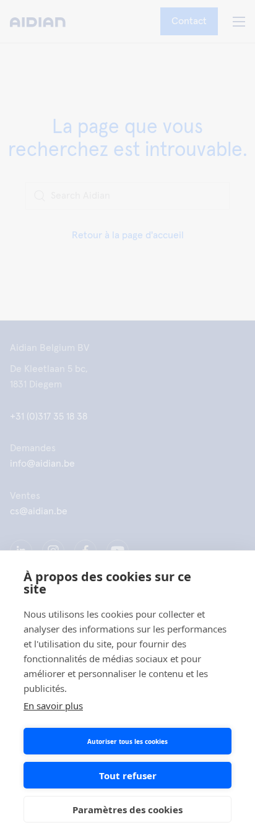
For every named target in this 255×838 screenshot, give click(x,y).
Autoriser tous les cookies (127, 741)
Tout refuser (128, 775)
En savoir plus (53, 705)
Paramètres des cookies (127, 809)
